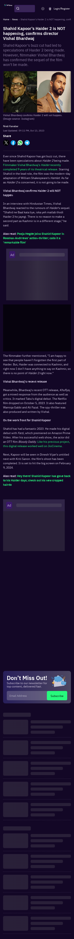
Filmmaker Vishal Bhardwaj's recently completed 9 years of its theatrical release (32, 167)
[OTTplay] (8, 8)
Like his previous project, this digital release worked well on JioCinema (36, 443)
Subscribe (57, 696)
